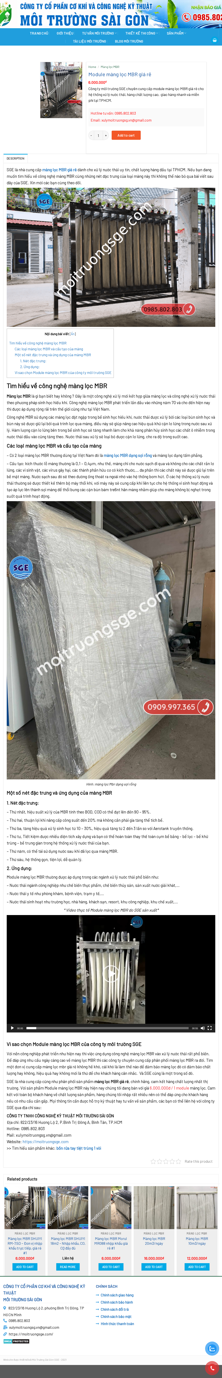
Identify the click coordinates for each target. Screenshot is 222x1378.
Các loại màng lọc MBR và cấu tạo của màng (49, 349)
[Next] (216, 1229)
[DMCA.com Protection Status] (16, 1340)
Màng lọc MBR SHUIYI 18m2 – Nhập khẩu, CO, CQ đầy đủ (68, 1243)
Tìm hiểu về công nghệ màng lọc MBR (38, 343)
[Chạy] (12, 1028)
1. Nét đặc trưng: (33, 361)
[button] (111, 974)
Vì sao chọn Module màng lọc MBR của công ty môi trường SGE (63, 372)
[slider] (107, 1028)
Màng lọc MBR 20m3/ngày (154, 1240)
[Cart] (214, 40)
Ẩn (73, 334)
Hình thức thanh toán (117, 1323)
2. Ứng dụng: (30, 366)
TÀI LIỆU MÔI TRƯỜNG (89, 41)
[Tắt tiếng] (203, 1028)
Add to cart (126, 135)
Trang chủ (39, 33)
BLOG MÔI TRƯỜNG (129, 41)
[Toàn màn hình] (209, 1028)
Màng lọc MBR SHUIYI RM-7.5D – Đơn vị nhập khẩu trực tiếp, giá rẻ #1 (25, 1245)
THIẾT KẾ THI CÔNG (140, 33)
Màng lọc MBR (110, 67)
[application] (111, 973)
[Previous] (6, 1229)
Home (92, 67)
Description (15, 158)
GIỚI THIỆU (65, 33)
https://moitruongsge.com (46, 1141)
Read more (68, 1267)
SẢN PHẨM (175, 33)
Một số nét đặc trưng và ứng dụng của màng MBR (53, 354)
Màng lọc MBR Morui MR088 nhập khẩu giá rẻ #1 (111, 1243)
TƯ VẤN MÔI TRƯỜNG (98, 33)
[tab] (15, 158)
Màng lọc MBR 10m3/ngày (197, 1240)
